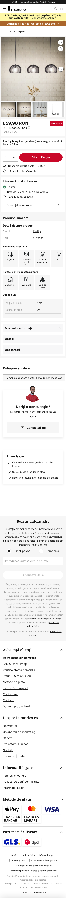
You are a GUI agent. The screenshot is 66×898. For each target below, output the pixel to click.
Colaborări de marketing (19, 732)
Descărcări (12, 349)
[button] (8, 109)
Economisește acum (42, 17)
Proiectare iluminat (15, 744)
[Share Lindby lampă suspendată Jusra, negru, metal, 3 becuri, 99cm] (60, 48)
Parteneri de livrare (20, 832)
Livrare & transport (15, 688)
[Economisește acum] (33, 19)
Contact (8, 700)
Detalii (9, 339)
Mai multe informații (18, 328)
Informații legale (18, 767)
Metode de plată (14, 682)
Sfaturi (22, 756)
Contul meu (10, 694)
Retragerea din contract (19, 657)
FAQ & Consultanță (15, 664)
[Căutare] (55, 8)
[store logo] (19, 8)
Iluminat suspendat (18, 31)
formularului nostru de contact (46, 618)
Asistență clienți (17, 649)
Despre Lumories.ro (20, 717)
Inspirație (9, 756)
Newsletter (10, 726)
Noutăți (8, 750)
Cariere (7, 738)
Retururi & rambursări (17, 676)
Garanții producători (16, 706)
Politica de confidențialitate (21, 781)
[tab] (33, 678)
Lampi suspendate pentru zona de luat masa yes (34, 378)
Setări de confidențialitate (24, 855)
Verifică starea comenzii (19, 670)
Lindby (37, 231)
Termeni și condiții (15, 776)
